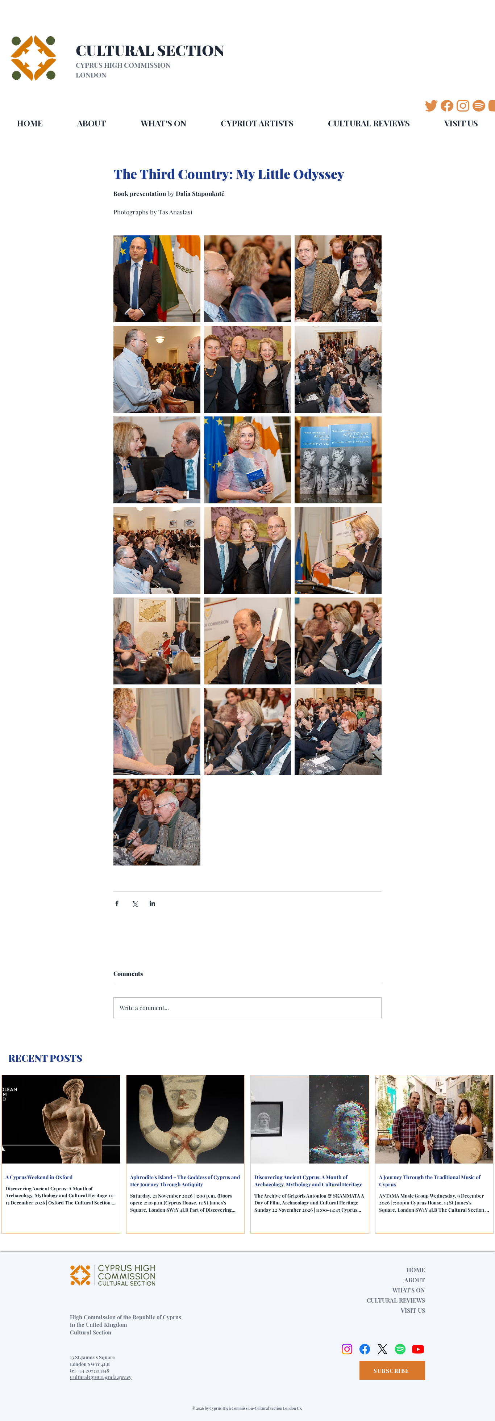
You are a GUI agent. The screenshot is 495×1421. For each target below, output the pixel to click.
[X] (382, 1349)
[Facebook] (365, 1349)
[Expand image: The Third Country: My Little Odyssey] (156, 278)
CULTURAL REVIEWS (396, 1300)
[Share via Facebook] (116, 903)
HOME (416, 1270)
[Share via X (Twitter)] (134, 903)
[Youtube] (418, 1349)
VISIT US (413, 1310)
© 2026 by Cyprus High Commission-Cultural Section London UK (247, 1408)
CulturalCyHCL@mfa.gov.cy (101, 1377)
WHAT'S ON (408, 1290)
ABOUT (414, 1280)
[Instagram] (347, 1349)
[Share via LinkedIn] (152, 903)
